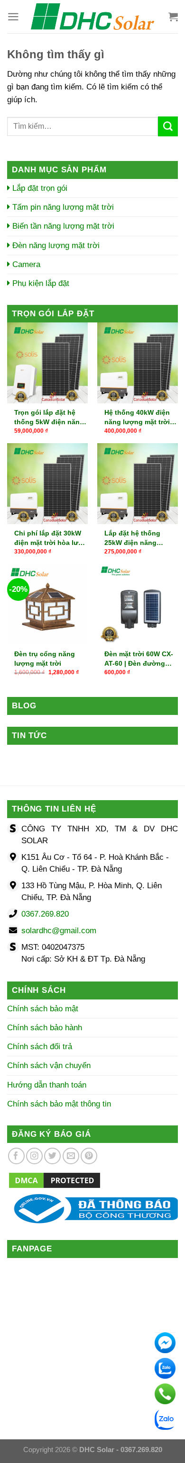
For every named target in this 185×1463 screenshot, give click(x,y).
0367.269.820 (45, 914)
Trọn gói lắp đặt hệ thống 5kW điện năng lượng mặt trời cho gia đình (50, 418)
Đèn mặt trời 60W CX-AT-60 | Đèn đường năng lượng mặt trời (138, 659)
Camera (25, 264)
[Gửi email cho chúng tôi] (71, 1156)
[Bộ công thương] (92, 1208)
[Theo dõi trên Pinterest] (89, 1156)
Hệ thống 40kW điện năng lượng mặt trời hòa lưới (137, 418)
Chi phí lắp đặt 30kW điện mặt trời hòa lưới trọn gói (49, 538)
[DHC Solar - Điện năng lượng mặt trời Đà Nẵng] (92, 16)
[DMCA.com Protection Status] (54, 1180)
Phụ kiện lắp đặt (39, 283)
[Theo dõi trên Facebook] (16, 1156)
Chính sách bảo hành (44, 1027)
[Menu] (13, 17)
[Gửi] (168, 126)
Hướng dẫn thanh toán (46, 1084)
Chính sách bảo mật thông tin (59, 1103)
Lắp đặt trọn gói (38, 188)
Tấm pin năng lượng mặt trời (62, 207)
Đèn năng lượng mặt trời (55, 245)
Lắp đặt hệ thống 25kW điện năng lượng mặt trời (132, 538)
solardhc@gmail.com (58, 930)
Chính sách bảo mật (42, 1008)
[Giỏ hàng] (173, 16)
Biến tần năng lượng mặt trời (62, 226)
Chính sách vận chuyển (49, 1065)
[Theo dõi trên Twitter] (52, 1156)
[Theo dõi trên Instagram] (34, 1156)
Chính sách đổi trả (39, 1046)
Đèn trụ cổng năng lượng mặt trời (44, 658)
